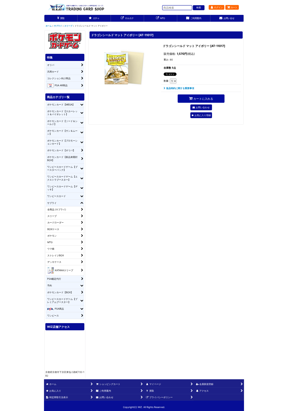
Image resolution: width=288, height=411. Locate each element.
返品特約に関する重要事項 (180, 88)
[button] (201, 115)
